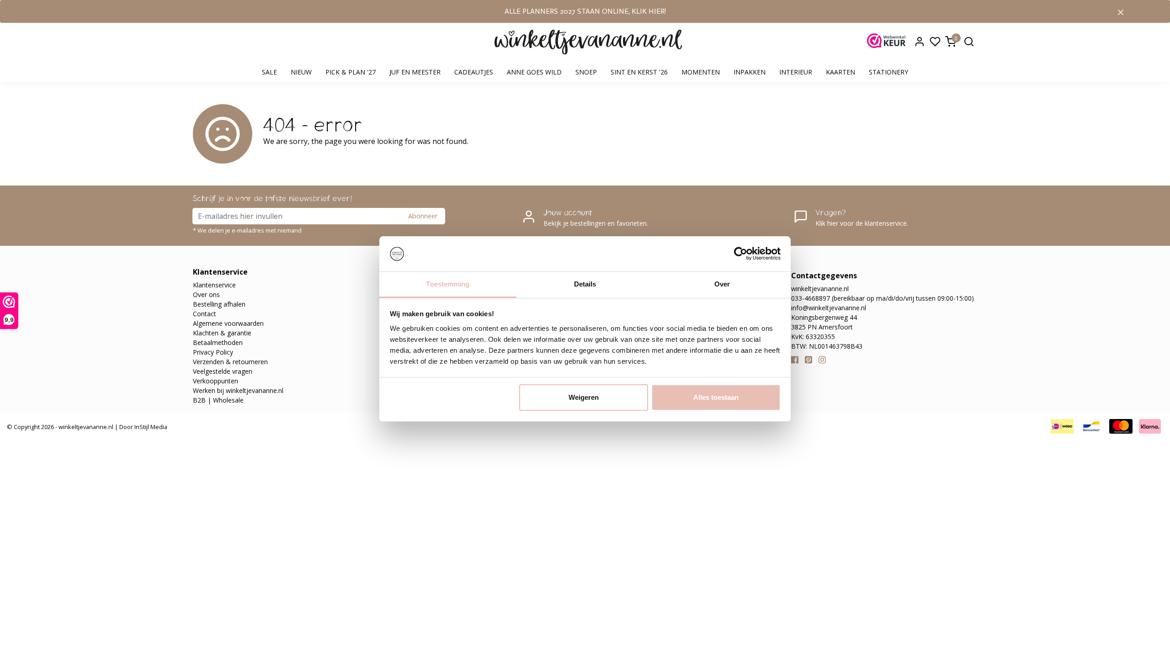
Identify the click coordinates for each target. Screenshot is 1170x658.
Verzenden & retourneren (230, 361)
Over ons (206, 294)
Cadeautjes (473, 72)
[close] (1120, 11)
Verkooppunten (215, 381)
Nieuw (301, 72)
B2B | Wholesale (218, 400)
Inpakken (750, 72)
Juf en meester (415, 72)
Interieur (795, 72)
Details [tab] (585, 284)
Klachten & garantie (222, 333)
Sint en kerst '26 (639, 72)
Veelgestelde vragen (222, 371)
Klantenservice (214, 285)
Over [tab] (722, 284)
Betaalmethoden (218, 342)
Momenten (700, 72)
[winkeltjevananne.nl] (588, 42)
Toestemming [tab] (447, 284)
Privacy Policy (213, 352)
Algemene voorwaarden (228, 323)
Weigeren (584, 397)
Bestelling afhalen (219, 304)
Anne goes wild (534, 72)
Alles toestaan (716, 397)
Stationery (888, 72)
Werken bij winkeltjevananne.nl (238, 390)
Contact (204, 313)
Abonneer (422, 216)
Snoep (586, 72)
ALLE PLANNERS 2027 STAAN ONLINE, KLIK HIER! (585, 11)
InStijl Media (150, 427)
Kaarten (840, 72)
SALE (269, 72)
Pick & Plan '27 (350, 72)
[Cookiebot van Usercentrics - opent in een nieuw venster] (741, 254)
